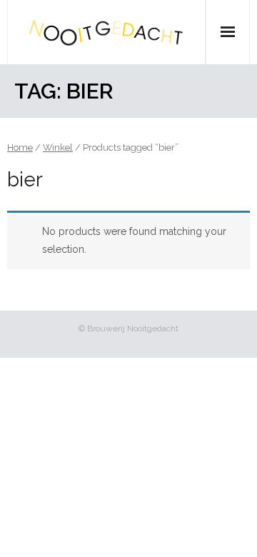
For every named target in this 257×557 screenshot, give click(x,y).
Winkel (58, 147)
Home (20, 147)
